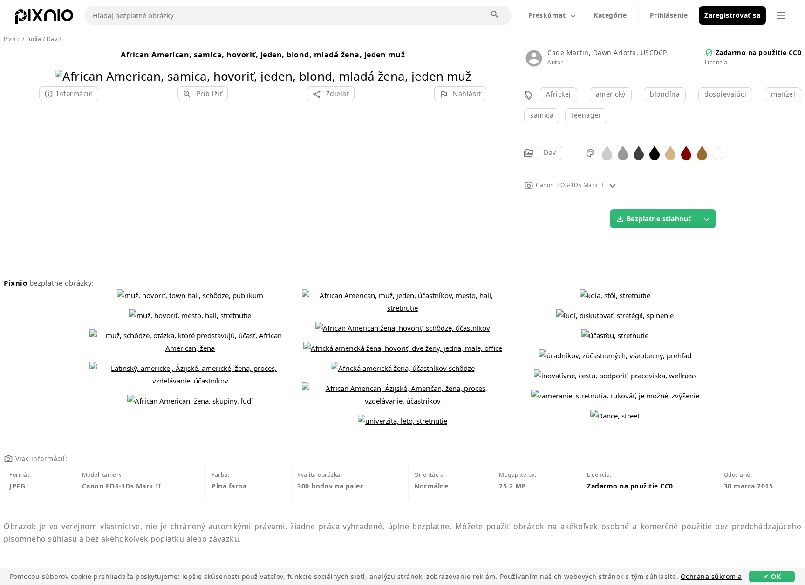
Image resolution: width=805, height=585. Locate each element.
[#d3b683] (670, 152)
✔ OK (772, 576)
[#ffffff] (718, 152)
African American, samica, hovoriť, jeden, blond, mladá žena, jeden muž (263, 54)
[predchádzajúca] (65, 64)
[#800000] (686, 152)
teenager (586, 115)
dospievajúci (725, 94)
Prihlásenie (669, 15)
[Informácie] (613, 185)
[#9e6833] (702, 152)
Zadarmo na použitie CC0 (759, 52)
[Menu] (780, 15)
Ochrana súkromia (711, 576)
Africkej (558, 94)
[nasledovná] (460, 64)
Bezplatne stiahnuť (659, 218)
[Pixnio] (44, 18)
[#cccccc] (607, 152)
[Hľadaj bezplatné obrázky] (495, 15)
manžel (783, 94)
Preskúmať (547, 15)
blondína (665, 94)
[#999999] (623, 152)
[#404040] (639, 152)
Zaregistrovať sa (732, 15)
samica (541, 115)
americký (611, 94)
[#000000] (654, 152)
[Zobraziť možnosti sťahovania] (706, 218)
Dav (550, 152)
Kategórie (610, 15)
